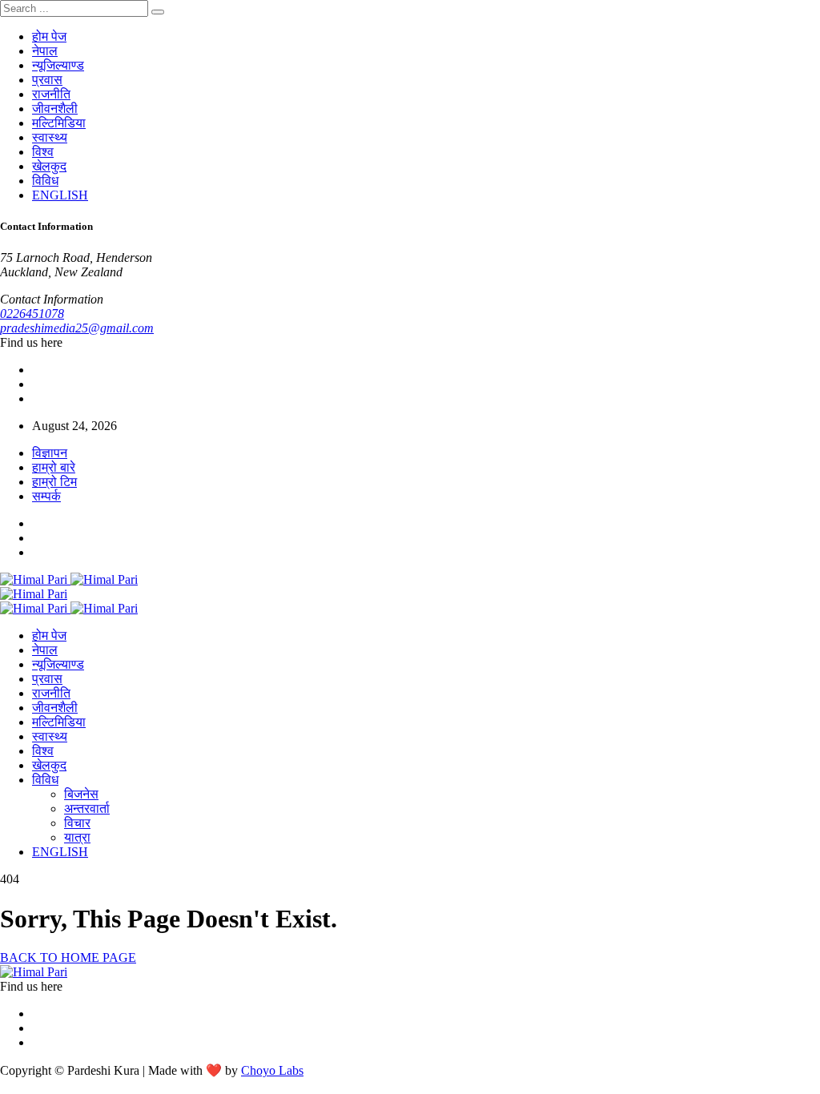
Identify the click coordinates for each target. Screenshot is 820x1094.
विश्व (43, 152)
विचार (77, 823)
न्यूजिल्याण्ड (58, 65)
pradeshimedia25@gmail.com (77, 328)
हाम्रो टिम (54, 482)
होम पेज (49, 36)
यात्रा (77, 837)
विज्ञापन (49, 453)
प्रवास (47, 79)
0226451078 (32, 313)
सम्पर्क (46, 496)
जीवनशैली (55, 108)
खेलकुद (49, 166)
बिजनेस (81, 794)
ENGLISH (60, 195)
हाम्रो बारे (53, 467)
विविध (45, 180)
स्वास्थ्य (49, 137)
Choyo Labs (272, 1070)
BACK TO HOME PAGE (68, 957)
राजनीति (51, 94)
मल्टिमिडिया (59, 123)
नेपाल (45, 51)
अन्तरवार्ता (87, 808)
